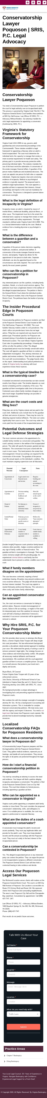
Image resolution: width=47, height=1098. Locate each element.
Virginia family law (16, 364)
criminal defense (18, 557)
